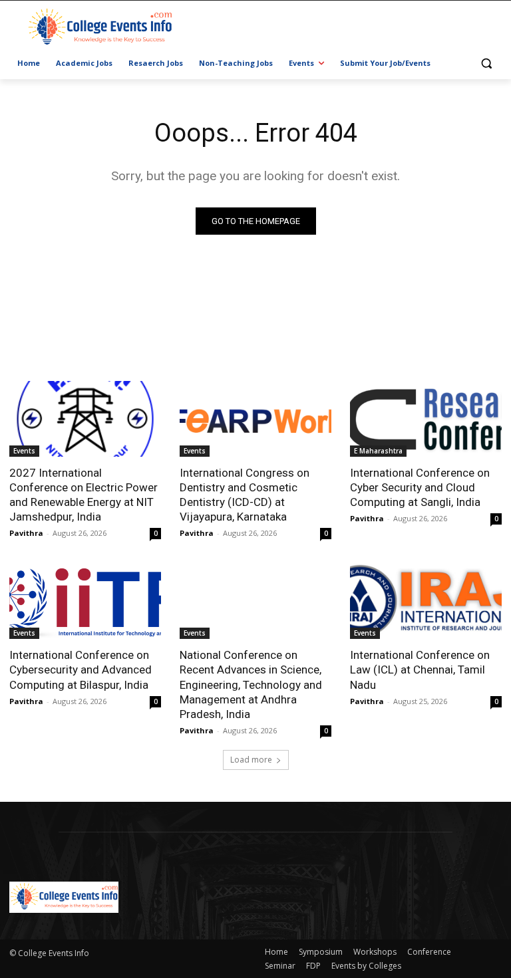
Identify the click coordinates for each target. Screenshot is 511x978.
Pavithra (26, 533)
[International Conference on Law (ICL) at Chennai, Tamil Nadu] (426, 601)
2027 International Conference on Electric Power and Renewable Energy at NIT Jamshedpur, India (83, 494)
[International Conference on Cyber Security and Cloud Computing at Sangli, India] (426, 419)
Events (24, 450)
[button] (486, 63)
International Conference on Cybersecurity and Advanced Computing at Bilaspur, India (80, 669)
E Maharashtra (378, 450)
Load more (251, 759)
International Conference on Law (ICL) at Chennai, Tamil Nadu (420, 669)
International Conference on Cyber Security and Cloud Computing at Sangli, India (420, 487)
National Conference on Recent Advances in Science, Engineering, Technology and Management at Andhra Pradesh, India (251, 684)
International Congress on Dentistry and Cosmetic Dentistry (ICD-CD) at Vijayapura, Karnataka (244, 494)
